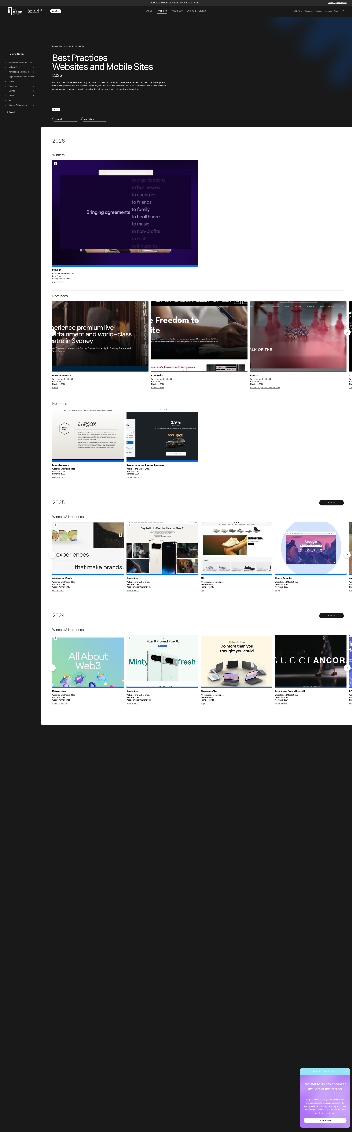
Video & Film (14, 67)
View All (331, 503)
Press (336, 11)
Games (12, 91)
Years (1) (59, 119)
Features (318, 11)
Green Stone (57, 478)
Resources (177, 11)
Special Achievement (18, 105)
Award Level (89, 119)
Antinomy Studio (59, 704)
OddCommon (58, 591)
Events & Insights (196, 11)
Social (11, 81)
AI (10, 100)
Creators (13, 96)
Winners (162, 11)
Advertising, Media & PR (19, 72)
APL (202, 591)
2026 (57, 109)
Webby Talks (297, 11)
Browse (55, 46)
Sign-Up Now (325, 1120)
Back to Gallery (16, 54)
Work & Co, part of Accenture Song (265, 388)
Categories (309, 11)
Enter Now (56, 11)
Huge (277, 591)
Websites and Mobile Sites (20, 62)
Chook (55, 388)
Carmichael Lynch (134, 478)
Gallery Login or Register (337, 3)
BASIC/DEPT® (58, 282)
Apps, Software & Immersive (21, 77)
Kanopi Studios (157, 388)
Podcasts (13, 86)
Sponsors (328, 11)
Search (12, 112)
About (149, 11)
